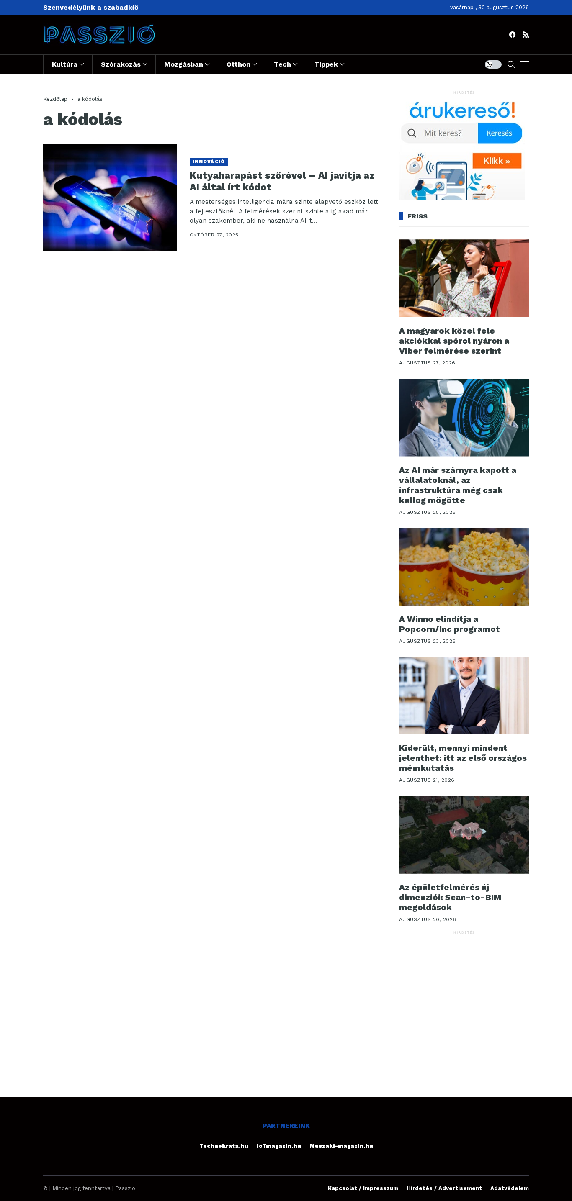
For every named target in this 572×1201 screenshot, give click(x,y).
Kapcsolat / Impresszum (363, 1188)
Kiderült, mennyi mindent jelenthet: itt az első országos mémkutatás (463, 758)
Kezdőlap (55, 99)
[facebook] (512, 34)
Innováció (209, 161)
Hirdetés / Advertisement (444, 1188)
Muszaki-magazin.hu (341, 1146)
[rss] (526, 34)
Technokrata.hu (223, 1146)
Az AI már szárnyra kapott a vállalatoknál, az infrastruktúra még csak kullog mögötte (457, 485)
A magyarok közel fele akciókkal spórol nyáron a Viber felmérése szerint (454, 341)
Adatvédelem (509, 1188)
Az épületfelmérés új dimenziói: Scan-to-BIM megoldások (450, 897)
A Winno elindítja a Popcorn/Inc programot (449, 624)
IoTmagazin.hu (279, 1146)
